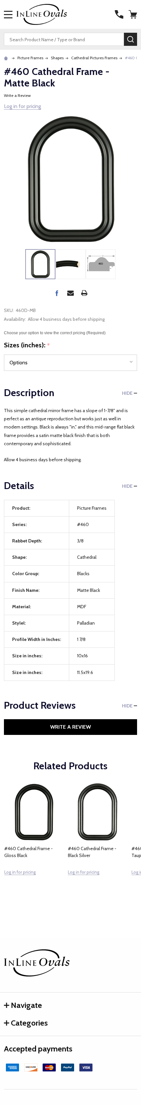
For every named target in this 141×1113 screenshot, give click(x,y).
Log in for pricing (22, 106)
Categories (29, 1023)
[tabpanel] (34, 843)
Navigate (26, 1005)
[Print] (84, 293)
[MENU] (8, 14)
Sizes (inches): (27, 345)
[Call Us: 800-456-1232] (119, 14)
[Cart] (133, 14)
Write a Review (17, 95)
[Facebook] (57, 293)
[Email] (70, 293)
